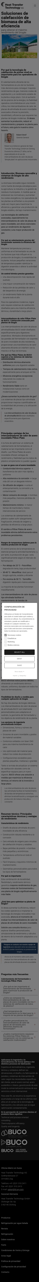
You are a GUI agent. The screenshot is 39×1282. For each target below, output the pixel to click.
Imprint (15, 675)
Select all (19, 652)
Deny (19, 659)
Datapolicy (23, 675)
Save (19, 665)
